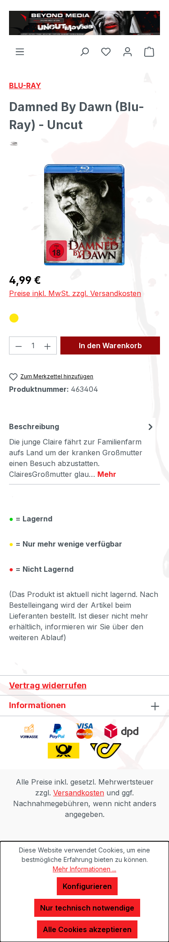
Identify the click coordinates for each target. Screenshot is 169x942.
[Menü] (20, 51)
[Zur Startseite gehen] (84, 23)
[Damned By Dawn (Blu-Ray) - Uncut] (84, 214)
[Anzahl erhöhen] (47, 345)
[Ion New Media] (84, 143)
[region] (84, 214)
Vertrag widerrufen (48, 685)
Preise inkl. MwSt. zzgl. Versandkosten (75, 293)
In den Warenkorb (110, 345)
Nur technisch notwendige (87, 907)
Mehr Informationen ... (84, 869)
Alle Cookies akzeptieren (87, 929)
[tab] (82, 450)
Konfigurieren (87, 886)
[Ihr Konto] (127, 51)
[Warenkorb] (149, 51)
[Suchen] (84, 51)
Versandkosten (78, 792)
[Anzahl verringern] (18, 345)
